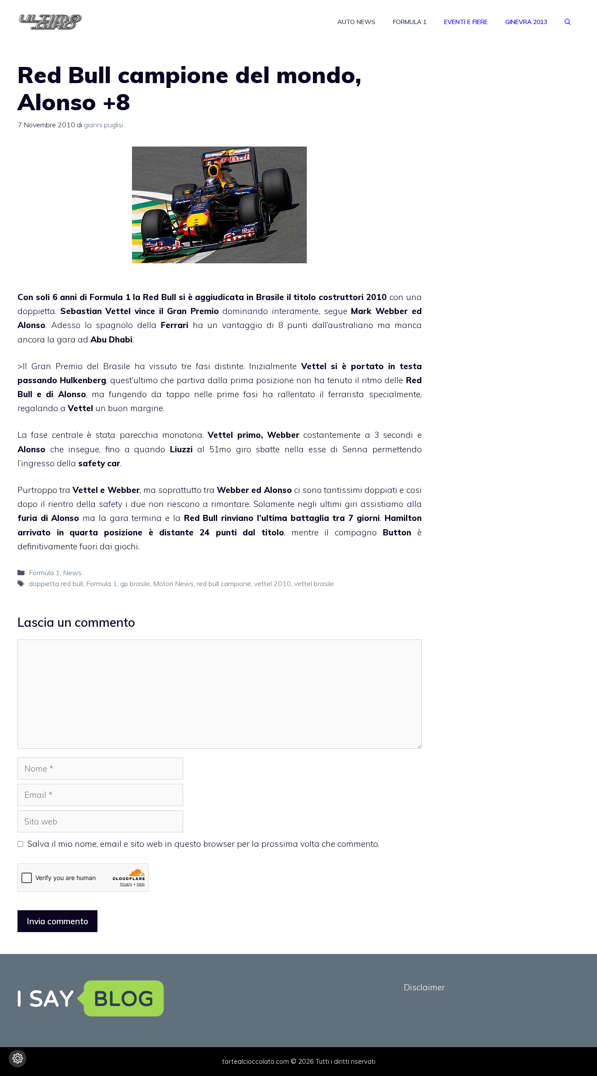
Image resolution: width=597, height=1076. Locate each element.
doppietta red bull (56, 583)
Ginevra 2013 (526, 22)
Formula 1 (410, 22)
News (72, 572)
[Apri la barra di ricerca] (568, 22)
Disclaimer (424, 987)
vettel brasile (314, 583)
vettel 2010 (272, 583)
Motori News (173, 583)
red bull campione (224, 583)
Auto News (356, 22)
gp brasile (135, 583)
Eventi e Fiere (466, 22)
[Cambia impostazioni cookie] (17, 1058)
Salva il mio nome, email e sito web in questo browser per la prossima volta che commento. (203, 843)
